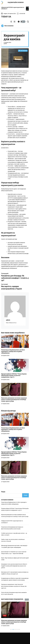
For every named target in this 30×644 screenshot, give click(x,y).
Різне (4, 615)
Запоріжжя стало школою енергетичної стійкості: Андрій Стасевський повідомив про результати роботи (14, 565)
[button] (26, 600)
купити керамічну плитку (20, 197)
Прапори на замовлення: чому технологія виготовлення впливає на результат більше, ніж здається (13, 586)
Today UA (6, 17)
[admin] (15, 306)
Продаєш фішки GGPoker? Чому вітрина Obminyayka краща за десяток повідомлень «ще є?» (14, 375)
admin (5, 43)
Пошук (3, 491)
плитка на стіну (5, 101)
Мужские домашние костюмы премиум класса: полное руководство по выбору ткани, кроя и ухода (14, 399)
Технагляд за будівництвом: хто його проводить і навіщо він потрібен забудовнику (13, 351)
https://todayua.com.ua (11, 322)
